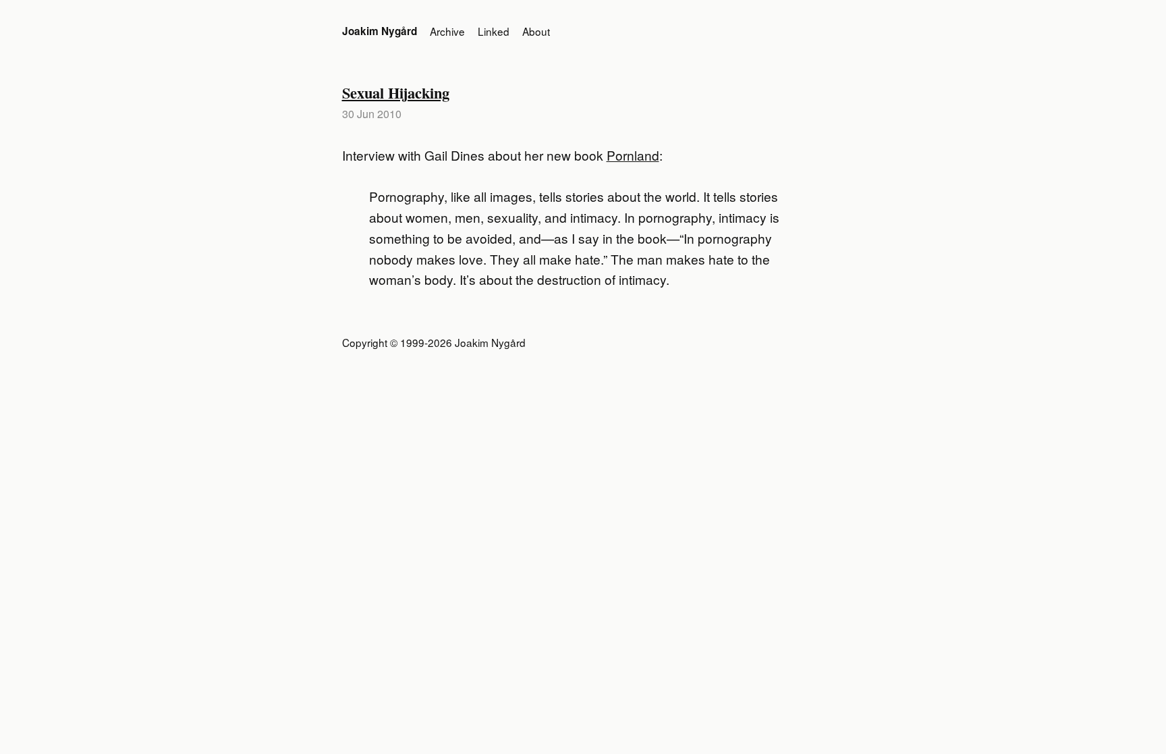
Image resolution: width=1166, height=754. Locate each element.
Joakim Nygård (379, 31)
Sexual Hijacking (395, 93)
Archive (447, 31)
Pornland (633, 155)
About (536, 31)
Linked (493, 31)
